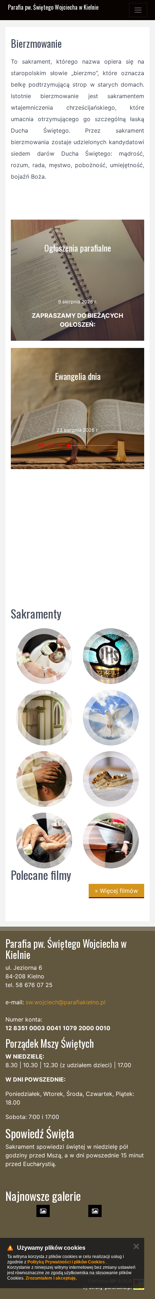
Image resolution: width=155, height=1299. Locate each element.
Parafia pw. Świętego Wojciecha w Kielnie (53, 7)
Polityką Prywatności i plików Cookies (66, 1261)
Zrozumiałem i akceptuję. (51, 1278)
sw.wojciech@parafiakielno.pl (66, 1002)
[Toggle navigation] (138, 10)
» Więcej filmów (116, 890)
